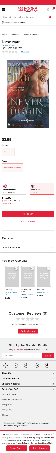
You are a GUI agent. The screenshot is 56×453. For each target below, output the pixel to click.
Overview (7, 238)
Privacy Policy (7, 410)
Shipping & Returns (11, 384)
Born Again (40, 290)
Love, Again (8, 290)
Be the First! (25, 52)
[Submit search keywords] (51, 17)
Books (4, 34)
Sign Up (48, 356)
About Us (6, 373)
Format (4, 161)
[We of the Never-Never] (28, 276)
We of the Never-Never (26, 290)
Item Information (11, 247)
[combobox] (28, 17)
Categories (15, 34)
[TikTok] (47, 365)
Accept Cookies (17, 448)
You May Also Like (14, 261)
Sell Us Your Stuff (10, 389)
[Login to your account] (47, 9)
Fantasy (26, 34)
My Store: (8, 22)
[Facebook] (16, 365)
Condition (5, 145)
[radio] (14, 189)
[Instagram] (5, 365)
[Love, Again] (12, 276)
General (35, 34)
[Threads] (26, 365)
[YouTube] (37, 365)
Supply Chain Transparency (11, 400)
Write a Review (28, 331)
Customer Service (10, 378)
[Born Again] (44, 276)
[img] (10, 51)
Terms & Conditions (9, 394)
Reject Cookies (39, 448)
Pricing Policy (6, 405)
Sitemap (5, 415)
